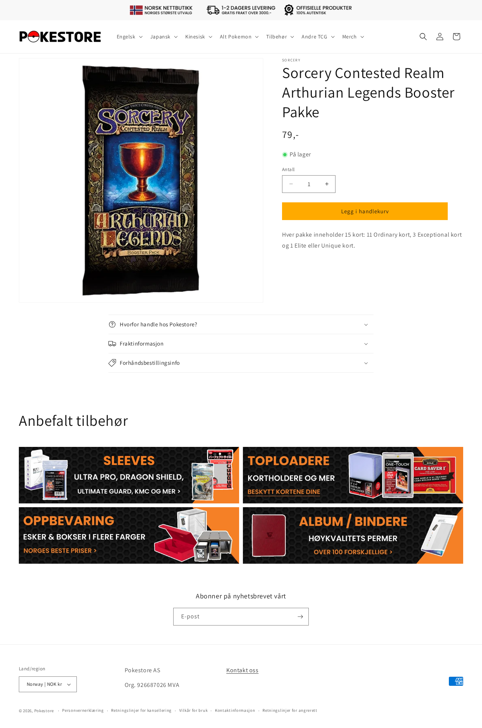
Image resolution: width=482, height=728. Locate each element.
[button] (129, 36)
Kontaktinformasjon (235, 710)
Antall (288, 169)
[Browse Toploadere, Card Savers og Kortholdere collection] (353, 475)
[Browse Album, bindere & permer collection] (353, 535)
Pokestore (44, 710)
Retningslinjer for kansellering (141, 710)
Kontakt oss (242, 670)
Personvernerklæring (83, 710)
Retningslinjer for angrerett (289, 710)
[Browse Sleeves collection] (129, 475)
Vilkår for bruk (193, 710)
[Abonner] (300, 617)
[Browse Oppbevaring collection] (129, 535)
